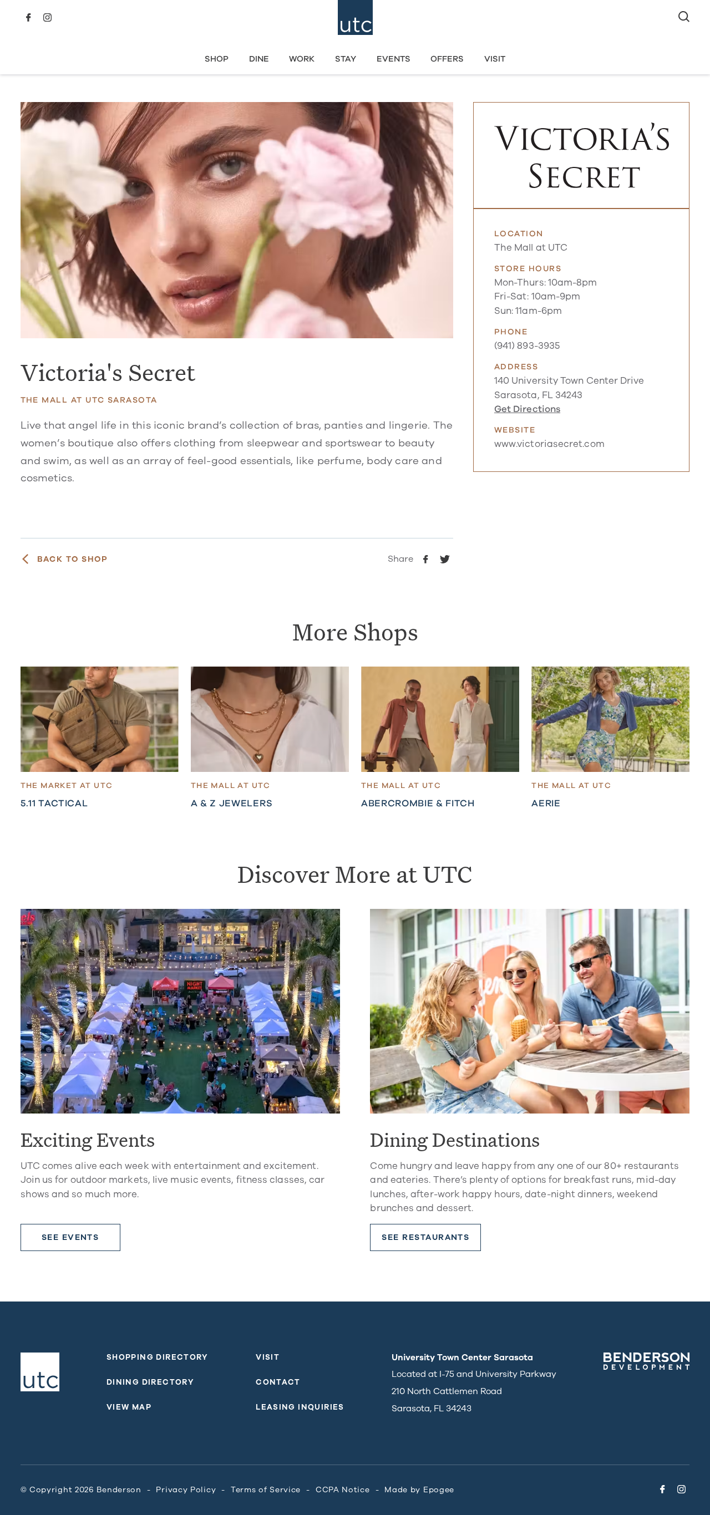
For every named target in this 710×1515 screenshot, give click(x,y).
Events (393, 58)
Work (302, 58)
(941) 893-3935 (527, 345)
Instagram (47, 17)
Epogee (438, 1490)
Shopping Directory (157, 1357)
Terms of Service (266, 1490)
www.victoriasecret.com (549, 444)
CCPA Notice (343, 1490)
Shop (217, 58)
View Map (128, 1407)
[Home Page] (355, 17)
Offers (447, 58)
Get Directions (527, 409)
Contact (278, 1382)
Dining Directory (150, 1382)
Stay (345, 58)
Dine (259, 58)
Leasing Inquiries (300, 1407)
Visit (494, 58)
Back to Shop (72, 559)
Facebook (29, 17)
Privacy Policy (186, 1490)
